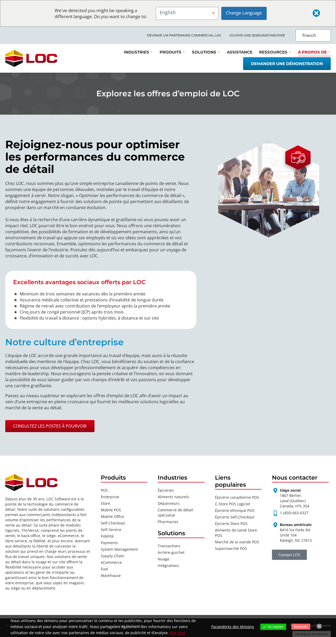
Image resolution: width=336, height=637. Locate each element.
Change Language (244, 13)
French (309, 35)
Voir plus (177, 632)
